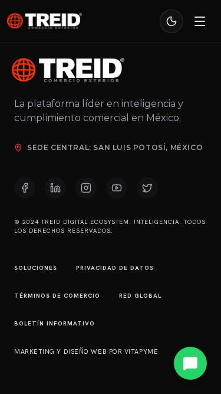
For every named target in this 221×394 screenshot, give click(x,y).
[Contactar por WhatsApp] (190, 363)
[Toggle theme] (171, 21)
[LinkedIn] (55, 187)
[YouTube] (116, 187)
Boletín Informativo (54, 323)
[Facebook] (24, 187)
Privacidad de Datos (115, 268)
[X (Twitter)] (147, 187)
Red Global (140, 295)
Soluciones (35, 268)
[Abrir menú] (200, 21)
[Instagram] (86, 187)
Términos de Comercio (57, 295)
